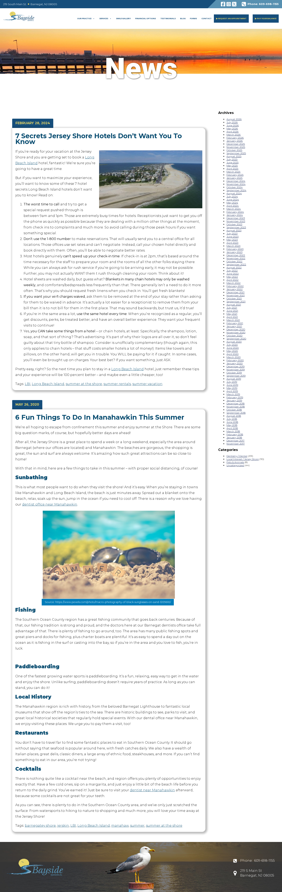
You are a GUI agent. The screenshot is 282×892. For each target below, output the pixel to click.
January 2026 (234, 140)
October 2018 (234, 409)
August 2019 (233, 378)
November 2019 (235, 369)
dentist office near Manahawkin (49, 504)
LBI (27, 384)
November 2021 (235, 295)
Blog (183, 18)
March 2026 (233, 134)
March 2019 (233, 394)
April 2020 (232, 354)
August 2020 (234, 341)
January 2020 (234, 363)
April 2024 (232, 205)
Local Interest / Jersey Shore (242, 459)
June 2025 (232, 162)
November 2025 (235, 147)
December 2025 (235, 143)
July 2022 (232, 270)
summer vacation (147, 384)
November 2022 (235, 258)
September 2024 (236, 190)
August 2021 (233, 304)
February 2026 (235, 137)
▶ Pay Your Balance (265, 18)
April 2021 (232, 316)
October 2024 (234, 187)
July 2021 (231, 307)
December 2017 (235, 440)
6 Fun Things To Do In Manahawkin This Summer (99, 417)
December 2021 (235, 292)
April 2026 (232, 131)
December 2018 (235, 403)
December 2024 (235, 181)
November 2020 (235, 332)
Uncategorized (235, 465)
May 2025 (232, 165)
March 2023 (233, 245)
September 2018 (235, 412)
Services (103, 18)
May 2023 (232, 239)
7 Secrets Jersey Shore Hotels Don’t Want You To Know (98, 139)
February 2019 (234, 397)
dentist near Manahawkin (152, 790)
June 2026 (232, 125)
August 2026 (234, 119)
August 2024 (234, 193)
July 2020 (232, 344)
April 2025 (232, 168)
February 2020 (235, 360)
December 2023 (235, 218)
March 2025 (233, 171)
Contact (206, 18)
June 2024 (232, 199)
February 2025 (234, 174)
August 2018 (233, 415)
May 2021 (231, 313)
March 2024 (233, 208)
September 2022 (236, 264)
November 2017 (235, 443)
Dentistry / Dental (236, 456)
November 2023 (235, 221)
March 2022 (233, 282)
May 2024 (232, 202)
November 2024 (235, 184)
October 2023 (234, 224)
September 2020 (236, 338)
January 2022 (234, 289)
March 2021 (233, 320)
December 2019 (235, 366)
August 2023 (233, 230)
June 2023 (232, 236)
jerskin (63, 826)
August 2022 (234, 267)
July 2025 (231, 159)
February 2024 (235, 211)
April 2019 (232, 391)
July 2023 (231, 233)
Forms (193, 18)
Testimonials (168, 18)
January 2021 (234, 326)
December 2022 (235, 255)
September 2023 (236, 227)
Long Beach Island (127, 369)
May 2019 (231, 388)
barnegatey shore (40, 826)
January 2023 (234, 252)
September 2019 (235, 375)
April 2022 (232, 279)
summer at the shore (84, 384)
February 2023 (234, 249)
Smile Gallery (123, 18)
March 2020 (233, 357)
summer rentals (117, 384)
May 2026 (232, 128)
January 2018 (234, 437)
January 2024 (234, 215)
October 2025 (234, 150)
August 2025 (233, 156)
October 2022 (234, 261)
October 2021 (234, 298)
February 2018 (234, 434)
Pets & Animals (235, 462)
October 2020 (234, 335)
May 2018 (231, 425)
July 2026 (232, 122)
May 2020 (232, 350)
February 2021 (234, 323)
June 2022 (232, 273)
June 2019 (232, 384)
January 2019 (234, 400)
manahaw (120, 826)
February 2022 (235, 286)
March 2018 (233, 431)
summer (137, 826)
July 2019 (231, 381)
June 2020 (232, 347)
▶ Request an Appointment (231, 18)
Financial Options (145, 18)
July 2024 (232, 196)
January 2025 (234, 177)
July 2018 (231, 418)
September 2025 (236, 153)
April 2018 (232, 428)
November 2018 (235, 406)
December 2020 (235, 329)
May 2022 (232, 276)
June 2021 (232, 310)
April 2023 (232, 242)
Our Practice (84, 18)
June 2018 (232, 422)
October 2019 (234, 372)
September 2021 (235, 301)
